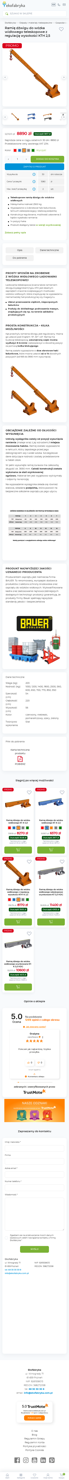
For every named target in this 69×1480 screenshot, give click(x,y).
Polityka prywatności (34, 1446)
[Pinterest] (52, 1460)
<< (5, 117)
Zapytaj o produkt (34, 167)
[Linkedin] (43, 1460)
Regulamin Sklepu (34, 1439)
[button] (51, 921)
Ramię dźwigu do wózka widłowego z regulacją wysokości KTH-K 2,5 (18, 892)
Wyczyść (41, 150)
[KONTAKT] (64, 4)
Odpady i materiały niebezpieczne (35, 23)
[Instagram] (26, 1460)
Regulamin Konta (34, 1442)
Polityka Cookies (34, 1450)
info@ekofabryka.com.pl (17, 1273)
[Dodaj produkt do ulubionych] (61, 29)
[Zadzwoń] (58, 4)
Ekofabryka (10, 23)
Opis (19, 250)
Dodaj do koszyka (47, 159)
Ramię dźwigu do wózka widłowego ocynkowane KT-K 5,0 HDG (18, 964)
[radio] (15, 150)
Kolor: (8, 150)
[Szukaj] (7, 14)
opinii (42, 1019)
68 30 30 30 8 (36, 1389)
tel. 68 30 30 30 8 (13, 1270)
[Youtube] (34, 1460)
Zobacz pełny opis (15, 233)
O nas (34, 1431)
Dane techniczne (49, 250)
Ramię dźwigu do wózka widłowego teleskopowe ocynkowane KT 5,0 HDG (51, 892)
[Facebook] (17, 1460)
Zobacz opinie (34, 1418)
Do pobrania (20, 258)
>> (64, 117)
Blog (34, 1435)
